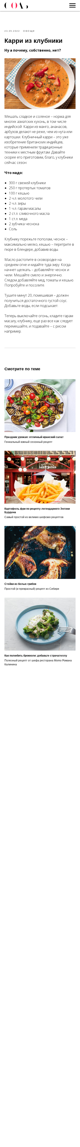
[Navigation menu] (72, 5)
